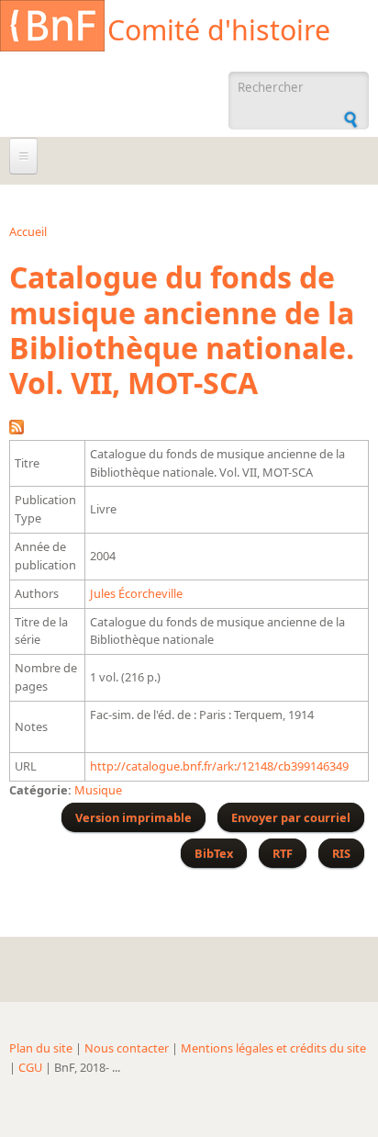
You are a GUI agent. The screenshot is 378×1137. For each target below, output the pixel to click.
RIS (341, 853)
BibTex (214, 853)
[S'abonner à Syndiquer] (16, 430)
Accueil (28, 231)
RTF (282, 853)
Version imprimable (133, 817)
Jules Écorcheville (136, 593)
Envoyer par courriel (290, 817)
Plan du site (40, 1048)
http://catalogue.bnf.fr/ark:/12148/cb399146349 (219, 766)
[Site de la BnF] (52, 28)
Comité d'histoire (218, 30)
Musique (98, 790)
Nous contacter (126, 1048)
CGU (30, 1067)
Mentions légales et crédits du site (273, 1048)
